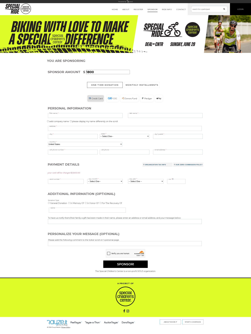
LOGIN (240, 9)
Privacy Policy (65, 327)
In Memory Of (77, 203)
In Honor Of (92, 203)
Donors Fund (130, 98)
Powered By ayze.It (125, 1)
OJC (115, 98)
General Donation (58, 203)
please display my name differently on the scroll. (95, 121)
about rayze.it (170, 322)
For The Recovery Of (112, 203)
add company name (59, 121)
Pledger (148, 98)
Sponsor (152, 9)
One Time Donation (105, 85)
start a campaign (193, 322)
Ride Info (167, 9)
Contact (181, 9)
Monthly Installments (142, 85)
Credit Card (97, 98)
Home (115, 9)
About (125, 9)
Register (138, 9)
